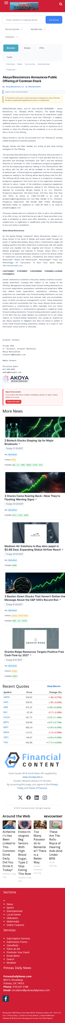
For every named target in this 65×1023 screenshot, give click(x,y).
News (19, 64)
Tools (9, 57)
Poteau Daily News (23, 1013)
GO (19, 621)
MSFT (5, 727)
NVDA (6, 732)
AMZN (6, 697)
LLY (18, 465)
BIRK (14, 621)
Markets (11, 48)
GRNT (15, 676)
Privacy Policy (12, 1015)
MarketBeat (12, 454)
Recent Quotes (12, 29)
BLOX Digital (48, 1018)
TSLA (5, 742)
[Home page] (24, 6)
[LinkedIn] (36, 798)
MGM (26, 515)
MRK (23, 465)
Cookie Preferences (47, 1015)
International (44, 64)
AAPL (5, 702)
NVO (40, 465)
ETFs (42, 48)
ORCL (6, 737)
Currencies (30, 64)
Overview (10, 64)
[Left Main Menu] (6, 3)
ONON (24, 621)
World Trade (23, 616)
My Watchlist (36, 29)
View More (53, 686)
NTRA (35, 465)
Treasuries (10, 69)
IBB (14, 465)
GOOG (6, 717)
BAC (5, 712)
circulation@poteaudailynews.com (31, 990)
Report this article (13, 401)
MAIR (14, 565)
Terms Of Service (38, 788)
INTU (14, 515)
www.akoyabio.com (14, 265)
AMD (5, 707)
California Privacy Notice (29, 1015)
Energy (14, 671)
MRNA (29, 465)
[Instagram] (44, 798)
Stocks (27, 48)
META (6, 722)
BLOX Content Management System (25, 1018)
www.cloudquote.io (33, 776)
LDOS (20, 515)
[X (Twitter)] (20, 798)
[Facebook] (28, 798)
